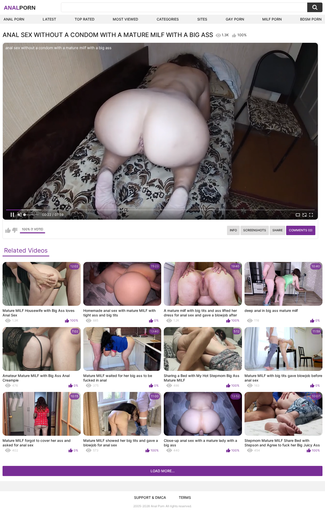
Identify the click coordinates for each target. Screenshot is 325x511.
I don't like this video (14, 230)
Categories (168, 19)
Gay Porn (235, 19)
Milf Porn (272, 19)
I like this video (8, 230)
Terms (185, 497)
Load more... (163, 471)
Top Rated (84, 19)
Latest (49, 19)
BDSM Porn (310, 19)
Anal (20, 8)
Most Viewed (125, 19)
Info (233, 230)
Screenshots (254, 230)
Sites (202, 19)
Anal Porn (14, 19)
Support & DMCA (150, 497)
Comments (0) (301, 230)
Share (277, 230)
